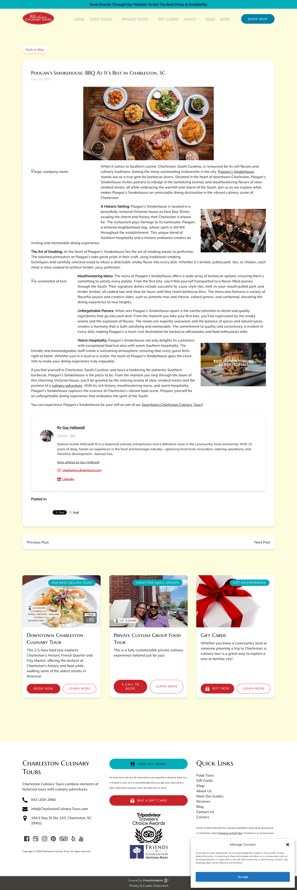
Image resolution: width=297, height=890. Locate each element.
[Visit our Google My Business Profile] (35, 838)
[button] (287, 844)
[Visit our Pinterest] (53, 838)
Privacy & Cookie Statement (148, 886)
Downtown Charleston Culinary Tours (172, 404)
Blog (210, 19)
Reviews (203, 801)
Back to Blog (35, 50)
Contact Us (205, 812)
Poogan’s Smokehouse (236, 171)
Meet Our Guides (210, 796)
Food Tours (205, 775)
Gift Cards (168, 19)
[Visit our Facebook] (26, 838)
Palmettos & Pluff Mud (230, 833)
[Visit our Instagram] (44, 838)
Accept (243, 877)
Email (76, 512)
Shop (200, 785)
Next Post (262, 542)
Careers (202, 817)
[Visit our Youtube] (81, 838)
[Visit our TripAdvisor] (63, 838)
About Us (204, 791)
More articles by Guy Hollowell (78, 462)
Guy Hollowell (73, 427)
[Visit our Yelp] (73, 838)
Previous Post (38, 542)
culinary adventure (67, 385)
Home (79, 19)
